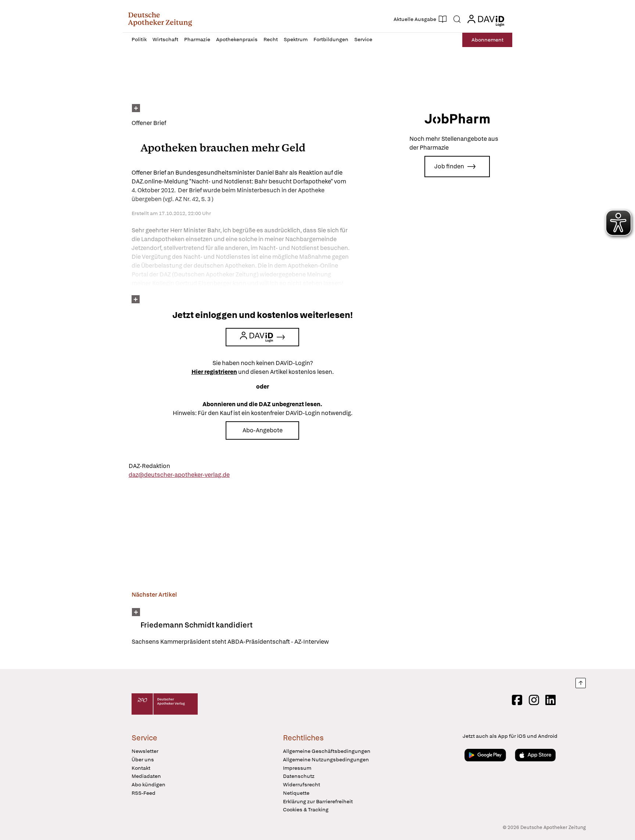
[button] (160, 19)
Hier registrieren (214, 372)
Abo (487, 39)
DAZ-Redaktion (149, 466)
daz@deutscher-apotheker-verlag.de (179, 475)
